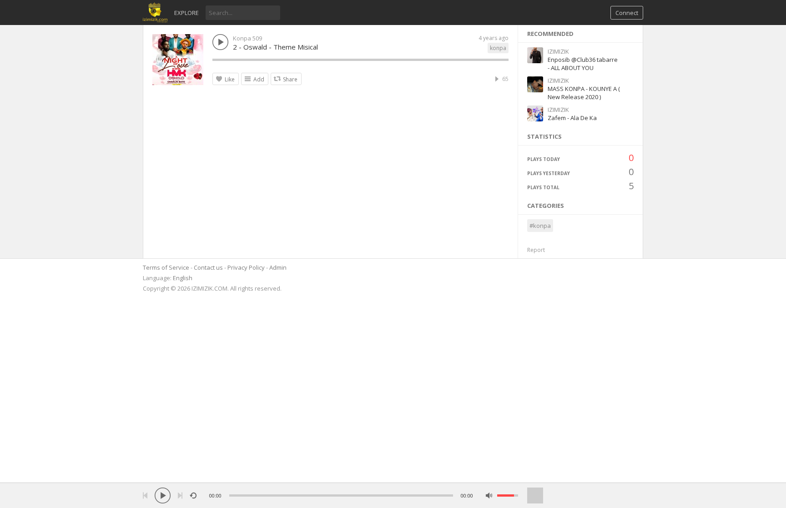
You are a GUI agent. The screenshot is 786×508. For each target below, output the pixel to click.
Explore (186, 13)
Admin (278, 267)
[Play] (163, 495)
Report (536, 250)
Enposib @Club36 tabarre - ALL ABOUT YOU (583, 63)
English (182, 278)
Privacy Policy (246, 267)
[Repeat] (193, 495)
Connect (626, 13)
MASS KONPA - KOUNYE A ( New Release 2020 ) (584, 93)
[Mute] (489, 495)
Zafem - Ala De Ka (572, 118)
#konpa (540, 225)
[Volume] (507, 495)
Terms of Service (166, 267)
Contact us (208, 267)
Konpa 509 (247, 38)
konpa (498, 48)
